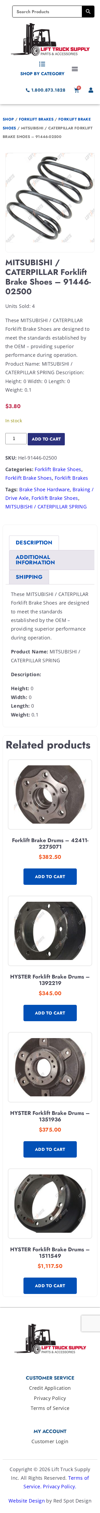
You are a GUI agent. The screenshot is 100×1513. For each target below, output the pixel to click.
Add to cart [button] (50, 877)
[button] (75, 69)
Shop (8, 119)
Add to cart (46, 439)
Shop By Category (42, 74)
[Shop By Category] (42, 64)
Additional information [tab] (35, 559)
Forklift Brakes (36, 119)
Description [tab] (34, 543)
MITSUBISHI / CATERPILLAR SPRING (46, 506)
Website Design (27, 1500)
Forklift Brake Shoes (58, 469)
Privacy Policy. (59, 1486)
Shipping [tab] (29, 577)
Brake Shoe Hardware (44, 489)
